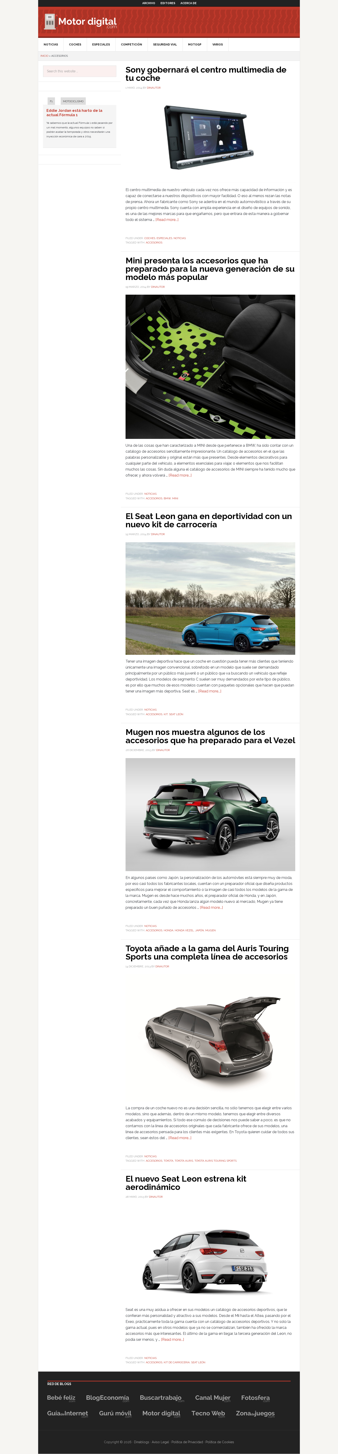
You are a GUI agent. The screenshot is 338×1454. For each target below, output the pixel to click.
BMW (167, 498)
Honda (168, 930)
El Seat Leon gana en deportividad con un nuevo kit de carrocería (209, 520)
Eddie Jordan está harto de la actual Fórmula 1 (74, 112)
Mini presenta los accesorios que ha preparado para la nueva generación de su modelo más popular (210, 269)
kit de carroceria (177, 1362)
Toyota (168, 1160)
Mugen (210, 930)
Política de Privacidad (187, 1442)
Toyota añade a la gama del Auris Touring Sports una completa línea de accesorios (207, 952)
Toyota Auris (184, 1160)
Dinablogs (141, 1442)
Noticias (180, 238)
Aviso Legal (160, 1442)
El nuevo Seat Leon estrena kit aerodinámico (186, 1183)
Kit (166, 714)
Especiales (164, 238)
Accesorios (154, 242)
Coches (149, 238)
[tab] (49, 101)
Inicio (44, 55)
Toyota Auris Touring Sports (216, 1160)
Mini (175, 498)
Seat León (176, 714)
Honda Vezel (184, 930)
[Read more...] (166, 219)
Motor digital (83, 21)
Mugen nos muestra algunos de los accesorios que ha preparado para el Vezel (210, 736)
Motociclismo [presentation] (73, 101)
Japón (199, 930)
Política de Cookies (220, 1442)
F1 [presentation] (51, 101)
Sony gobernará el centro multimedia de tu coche (206, 74)
